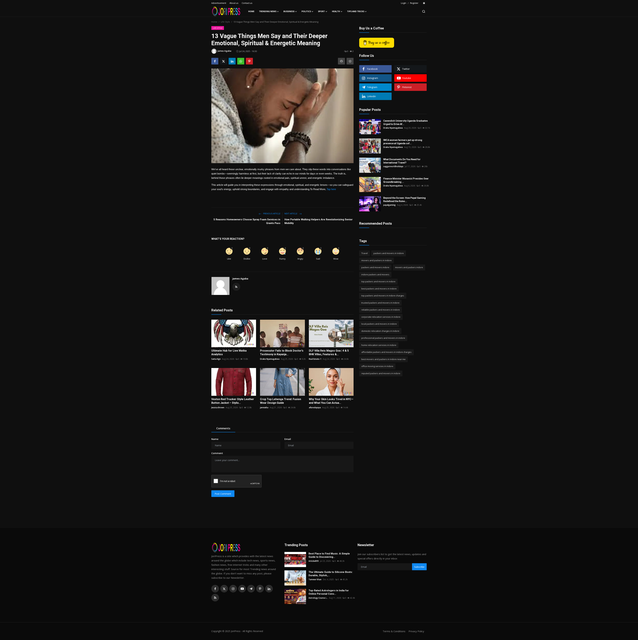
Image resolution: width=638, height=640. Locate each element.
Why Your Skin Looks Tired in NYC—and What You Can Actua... (331, 401)
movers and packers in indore (376, 260)
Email (287, 439)
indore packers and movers (375, 274)
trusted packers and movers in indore (380, 302)
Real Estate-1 (315, 359)
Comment (217, 453)
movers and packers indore (409, 267)
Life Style (225, 21)
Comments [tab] (223, 428)
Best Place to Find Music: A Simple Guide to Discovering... (329, 555)
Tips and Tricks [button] (355, 11)
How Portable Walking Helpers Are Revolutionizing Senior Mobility (318, 221)
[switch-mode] (424, 3)
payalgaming (389, 205)
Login (403, 2)
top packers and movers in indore (378, 281)
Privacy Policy (416, 631)
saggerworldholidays (393, 166)
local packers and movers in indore (379, 323)
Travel (364, 253)
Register (414, 2)
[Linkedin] (269, 588)
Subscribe (419, 566)
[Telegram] (251, 588)
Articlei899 (314, 561)
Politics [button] (306, 11)
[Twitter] (224, 588)
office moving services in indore (377, 366)
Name (214, 439)
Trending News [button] (267, 11)
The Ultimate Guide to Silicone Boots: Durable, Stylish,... (331, 574)
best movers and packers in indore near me (383, 359)
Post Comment (223, 493)
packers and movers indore (375, 267)
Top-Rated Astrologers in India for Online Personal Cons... (329, 592)
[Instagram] (233, 588)
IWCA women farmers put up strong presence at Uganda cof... (402, 142)
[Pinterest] (260, 588)
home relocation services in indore (378, 345)
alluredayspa (315, 407)
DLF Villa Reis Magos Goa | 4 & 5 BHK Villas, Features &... (329, 352)
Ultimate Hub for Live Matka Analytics (229, 352)
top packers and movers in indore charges (382, 295)
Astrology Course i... (318, 597)
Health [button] (336, 11)
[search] (424, 11)
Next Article (291, 213)
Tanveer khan (315, 579)
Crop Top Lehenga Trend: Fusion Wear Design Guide (280, 401)
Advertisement (218, 2)
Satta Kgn (216, 359)
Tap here (331, 189)
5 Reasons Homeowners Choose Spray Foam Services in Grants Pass (246, 221)
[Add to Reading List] (350, 61)
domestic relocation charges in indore (380, 330)
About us (233, 2)
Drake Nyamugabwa (269, 359)
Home (251, 11)
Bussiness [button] (288, 11)
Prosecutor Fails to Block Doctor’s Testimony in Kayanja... (281, 352)
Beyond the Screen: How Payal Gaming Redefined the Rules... (404, 200)
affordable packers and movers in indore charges (386, 352)
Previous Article (271, 213)
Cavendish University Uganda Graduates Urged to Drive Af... (405, 122)
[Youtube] (242, 588)
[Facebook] (215, 588)
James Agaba (240, 278)
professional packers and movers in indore (383, 337)
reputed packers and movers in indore (380, 373)
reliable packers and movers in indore (380, 309)
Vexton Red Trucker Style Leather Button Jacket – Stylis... (232, 401)
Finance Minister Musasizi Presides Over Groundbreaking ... (406, 180)
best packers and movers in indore (379, 288)
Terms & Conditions (394, 631)
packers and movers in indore (388, 253)
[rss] (215, 597)
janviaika (264, 407)
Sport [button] (321, 11)
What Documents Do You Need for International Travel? (402, 161)
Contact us (247, 2)
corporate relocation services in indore (380, 316)
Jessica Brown (217, 407)
